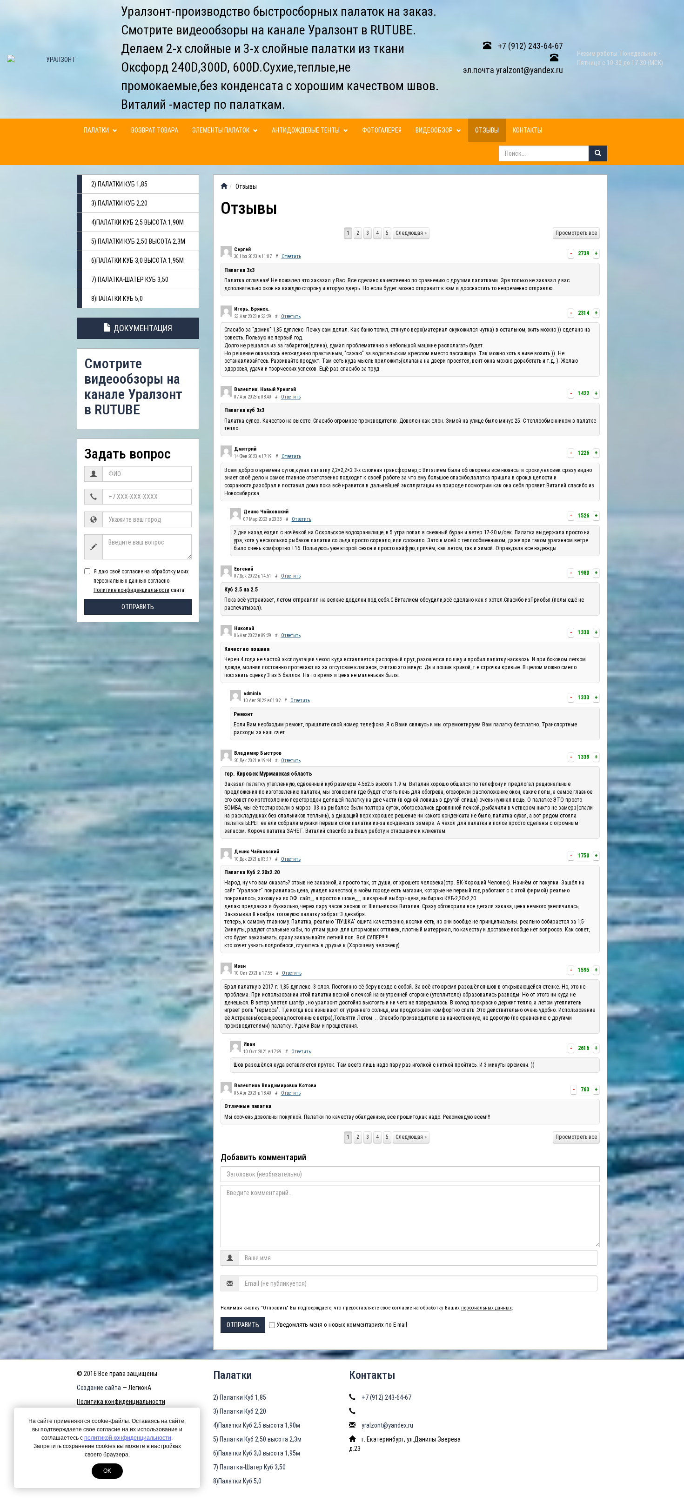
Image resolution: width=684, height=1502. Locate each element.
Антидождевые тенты (306, 130)
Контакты (527, 130)
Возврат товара (154, 130)
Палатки (97, 130)
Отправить (137, 607)
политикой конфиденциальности (127, 1438)
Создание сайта (99, 1387)
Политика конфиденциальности (121, 1401)
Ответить (291, 256)
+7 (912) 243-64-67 (529, 46)
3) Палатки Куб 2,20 (119, 203)
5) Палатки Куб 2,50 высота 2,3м (138, 241)
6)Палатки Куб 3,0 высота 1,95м (137, 260)
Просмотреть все (576, 233)
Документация (142, 328)
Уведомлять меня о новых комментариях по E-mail (341, 1324)
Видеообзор (435, 130)
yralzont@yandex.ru (387, 1425)
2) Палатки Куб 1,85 (119, 184)
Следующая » (411, 233)
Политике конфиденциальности (131, 590)
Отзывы (487, 130)
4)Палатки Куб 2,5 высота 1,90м (137, 222)
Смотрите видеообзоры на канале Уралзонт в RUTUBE (133, 386)
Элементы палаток (221, 130)
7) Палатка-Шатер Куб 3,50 (129, 279)
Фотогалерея (382, 130)
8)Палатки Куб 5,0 (117, 298)
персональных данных (486, 1308)
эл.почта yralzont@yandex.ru (513, 70)
